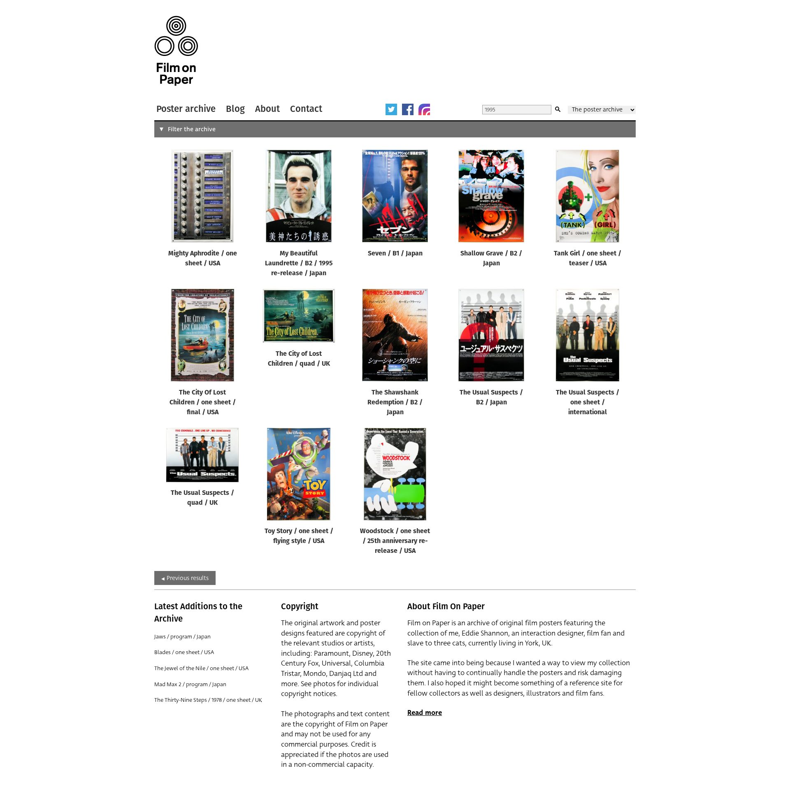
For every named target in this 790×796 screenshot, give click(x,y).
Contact (306, 108)
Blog (235, 108)
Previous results (188, 578)
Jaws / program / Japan (182, 637)
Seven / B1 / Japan (395, 254)
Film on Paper (176, 51)
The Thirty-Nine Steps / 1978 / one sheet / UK (208, 700)
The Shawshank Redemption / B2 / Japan (395, 403)
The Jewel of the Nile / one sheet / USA (201, 668)
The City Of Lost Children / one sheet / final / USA (203, 403)
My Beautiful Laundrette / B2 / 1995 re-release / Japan (299, 264)
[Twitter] (391, 109)
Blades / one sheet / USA (184, 652)
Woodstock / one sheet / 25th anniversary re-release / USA (395, 541)
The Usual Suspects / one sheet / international (587, 403)
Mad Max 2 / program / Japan (190, 684)
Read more (424, 713)
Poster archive (186, 108)
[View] (202, 198)
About (267, 108)
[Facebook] (408, 109)
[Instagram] (424, 109)
